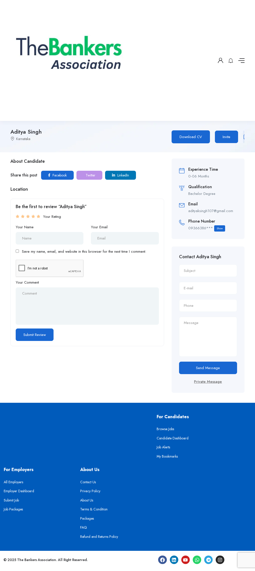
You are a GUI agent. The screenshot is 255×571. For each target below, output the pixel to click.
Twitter (90, 175)
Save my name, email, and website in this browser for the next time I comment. (84, 251)
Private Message (208, 381)
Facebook (59, 175)
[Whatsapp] (197, 560)
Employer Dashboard (19, 491)
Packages (87, 518)
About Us (86, 500)
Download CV (191, 137)
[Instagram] (220, 560)
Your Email (99, 227)
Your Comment (27, 282)
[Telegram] (208, 560)
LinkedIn (122, 175)
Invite (226, 137)
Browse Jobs (165, 428)
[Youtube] (185, 560)
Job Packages (13, 509)
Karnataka (23, 138)
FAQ (83, 527)
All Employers (13, 482)
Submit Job (11, 500)
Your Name (25, 227)
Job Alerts (163, 447)
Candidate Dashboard (173, 438)
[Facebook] (162, 560)
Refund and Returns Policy (99, 536)
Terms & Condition (94, 509)
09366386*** (205, 228)
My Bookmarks (167, 456)
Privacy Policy (90, 491)
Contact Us (88, 482)
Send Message (208, 368)
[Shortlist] (244, 137)
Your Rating (52, 216)
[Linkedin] (174, 560)
